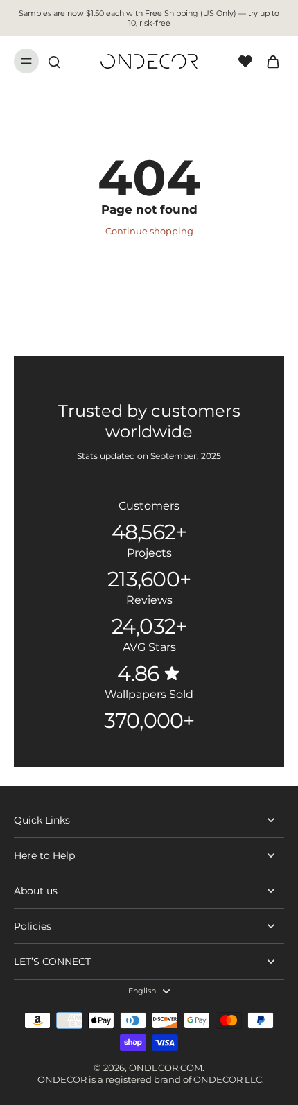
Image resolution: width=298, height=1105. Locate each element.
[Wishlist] (245, 61)
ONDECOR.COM (165, 1068)
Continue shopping (149, 231)
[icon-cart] (269, 61)
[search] (54, 61)
